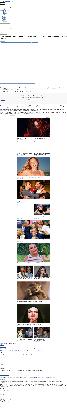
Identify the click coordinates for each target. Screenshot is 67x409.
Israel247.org (12, 115)
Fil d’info (4, 9)
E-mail (28, 99)
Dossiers (4, 14)
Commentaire (3, 362)
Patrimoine (4, 13)
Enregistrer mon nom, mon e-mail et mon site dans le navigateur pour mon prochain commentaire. (22, 370)
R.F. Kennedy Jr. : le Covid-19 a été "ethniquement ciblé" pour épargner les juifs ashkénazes (22, 350)
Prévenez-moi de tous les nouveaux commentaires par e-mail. (14, 372)
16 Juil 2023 (2, 41)
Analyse (3, 12)
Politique (4, 11)
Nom (1, 364)
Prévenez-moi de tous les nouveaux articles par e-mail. (13, 373)
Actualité (4, 10)
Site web (2, 368)
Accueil (3, 8)
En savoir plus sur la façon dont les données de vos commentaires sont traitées (39, 377)
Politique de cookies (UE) (7, 1)
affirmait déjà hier (34, 113)
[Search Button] (10, 7)
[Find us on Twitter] (0, 404)
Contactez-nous (2, 4)
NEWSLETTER (2, 2)
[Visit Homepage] (1, 3)
